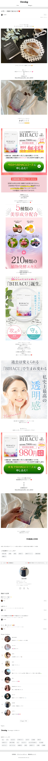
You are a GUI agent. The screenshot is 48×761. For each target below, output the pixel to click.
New (18, 5)
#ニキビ (7, 608)
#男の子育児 (12, 742)
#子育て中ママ (20, 739)
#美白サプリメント (29, 553)
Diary (45, 14)
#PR (7, 739)
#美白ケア (21, 553)
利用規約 (14, 754)
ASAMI (24, 579)
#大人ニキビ (11, 608)
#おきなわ (13, 739)
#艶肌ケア (4, 556)
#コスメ (10, 626)
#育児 (25, 745)
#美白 (15, 553)
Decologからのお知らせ (13, 730)
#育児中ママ (32, 745)
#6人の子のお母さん (33, 742)
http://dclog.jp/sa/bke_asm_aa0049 (24, 77)
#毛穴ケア (16, 617)
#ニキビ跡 (6, 617)
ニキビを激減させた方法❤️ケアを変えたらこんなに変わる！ (14, 615)
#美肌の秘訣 (37, 553)
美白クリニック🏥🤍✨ (6, 597)
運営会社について (32, 754)
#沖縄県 (43, 745)
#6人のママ (24, 742)
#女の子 (27, 739)
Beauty (45, 628)
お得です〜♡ (4, 606)
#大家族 (33, 739)
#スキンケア (3, 608)
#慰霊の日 (20, 745)
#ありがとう (4, 745)
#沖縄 (38, 745)
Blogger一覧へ (24, 721)
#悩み (23, 626)
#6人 (18, 742)
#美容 (10, 553)
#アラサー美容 (5, 626)
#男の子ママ (4, 742)
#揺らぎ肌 (4, 553)
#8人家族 (41, 742)
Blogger (30, 5)
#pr (2, 626)
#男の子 (39, 739)
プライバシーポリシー (22, 754)
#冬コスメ (19, 626)
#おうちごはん (12, 745)
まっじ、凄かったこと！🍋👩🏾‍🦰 (8, 625)
